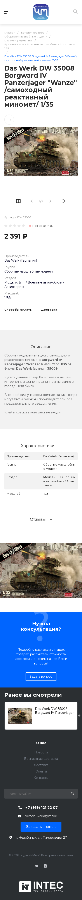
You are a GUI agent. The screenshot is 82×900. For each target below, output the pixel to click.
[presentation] (79, 715)
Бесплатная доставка (41, 759)
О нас (41, 743)
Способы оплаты (18, 309)
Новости (41, 752)
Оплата (41, 771)
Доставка (49, 309)
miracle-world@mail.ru (41, 816)
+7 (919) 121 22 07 (41, 808)
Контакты (41, 778)
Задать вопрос (41, 677)
